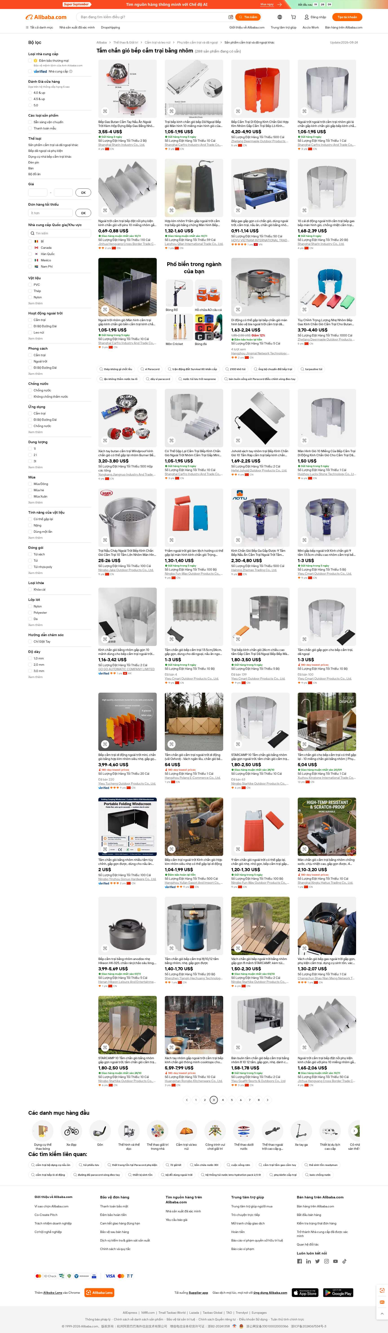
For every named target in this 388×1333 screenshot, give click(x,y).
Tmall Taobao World (172, 1312)
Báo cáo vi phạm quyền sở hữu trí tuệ (257, 1240)
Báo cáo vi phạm (242, 1249)
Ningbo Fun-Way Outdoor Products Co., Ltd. (194, 573)
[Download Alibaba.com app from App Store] (305, 1292)
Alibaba (102, 42)
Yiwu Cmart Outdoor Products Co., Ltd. (325, 573)
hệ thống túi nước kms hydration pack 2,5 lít (233, 1174)
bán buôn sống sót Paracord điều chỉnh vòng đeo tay (262, 379)
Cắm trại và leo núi (157, 42)
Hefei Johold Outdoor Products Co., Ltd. (259, 470)
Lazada (194, 1312)
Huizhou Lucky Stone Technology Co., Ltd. (327, 474)
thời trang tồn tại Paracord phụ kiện (134, 1165)
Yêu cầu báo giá (176, 1220)
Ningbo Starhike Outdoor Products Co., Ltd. (260, 783)
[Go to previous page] (187, 1100)
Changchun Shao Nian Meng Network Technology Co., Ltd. (327, 978)
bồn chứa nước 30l (206, 1165)
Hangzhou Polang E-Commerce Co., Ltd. (192, 777)
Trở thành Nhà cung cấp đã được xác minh (322, 1234)
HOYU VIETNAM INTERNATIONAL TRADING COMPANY (260, 240)
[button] (231, 17)
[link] (382, 1290)
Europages (259, 1312)
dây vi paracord (160, 379)
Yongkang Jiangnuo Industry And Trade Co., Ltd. (127, 474)
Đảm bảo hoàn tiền (113, 1215)
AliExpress (130, 1312)
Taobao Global (212, 1312)
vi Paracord (152, 369)
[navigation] (59, 572)
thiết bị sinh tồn (142, 1174)
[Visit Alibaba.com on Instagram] (326, 1261)
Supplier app (198, 1292)
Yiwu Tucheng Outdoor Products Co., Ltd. (127, 783)
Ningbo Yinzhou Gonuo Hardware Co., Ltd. (127, 879)
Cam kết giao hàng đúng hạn (120, 1223)
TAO (229, 1312)
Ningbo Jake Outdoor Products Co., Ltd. (126, 570)
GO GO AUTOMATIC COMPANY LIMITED (126, 669)
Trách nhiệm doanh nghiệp (53, 1223)
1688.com (148, 1312)
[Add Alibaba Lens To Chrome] (99, 1292)
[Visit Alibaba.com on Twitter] (317, 1261)
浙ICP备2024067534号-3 (308, 1326)
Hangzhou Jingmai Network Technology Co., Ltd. (260, 353)
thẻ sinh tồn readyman (323, 1165)
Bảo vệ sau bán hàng (114, 1232)
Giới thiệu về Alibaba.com (53, 1197)
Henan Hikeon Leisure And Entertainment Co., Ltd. (127, 982)
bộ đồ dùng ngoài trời (178, 1174)
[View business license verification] (234, 1326)
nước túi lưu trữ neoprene (199, 379)
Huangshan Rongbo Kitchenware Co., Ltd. (194, 1081)
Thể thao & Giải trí (125, 42)
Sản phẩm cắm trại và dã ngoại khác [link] (250, 42)
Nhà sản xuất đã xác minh (183, 1211)
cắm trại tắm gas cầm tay (279, 1165)
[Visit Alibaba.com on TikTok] (344, 1261)
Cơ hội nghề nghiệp (48, 1232)
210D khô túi (237, 369)
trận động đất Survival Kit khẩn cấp (194, 369)
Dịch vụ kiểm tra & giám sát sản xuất (125, 1240)
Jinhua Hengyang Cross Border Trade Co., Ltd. (127, 244)
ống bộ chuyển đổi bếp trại (275, 369)
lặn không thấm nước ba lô (120, 379)
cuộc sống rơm (240, 1165)
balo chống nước (320, 1174)
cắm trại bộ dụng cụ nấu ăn (53, 1165)
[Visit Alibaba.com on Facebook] (299, 1261)
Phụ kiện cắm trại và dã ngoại (197, 42)
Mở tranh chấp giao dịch (248, 1223)
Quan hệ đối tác (308, 1244)
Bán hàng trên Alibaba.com (315, 1206)
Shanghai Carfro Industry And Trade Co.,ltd (194, 144)
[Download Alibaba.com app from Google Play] (338, 1292)
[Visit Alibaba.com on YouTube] (335, 1261)
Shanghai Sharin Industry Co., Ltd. (121, 144)
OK (83, 192)
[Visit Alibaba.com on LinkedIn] (308, 1261)
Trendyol (242, 1312)
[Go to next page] (268, 1100)
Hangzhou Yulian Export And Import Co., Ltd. (194, 882)
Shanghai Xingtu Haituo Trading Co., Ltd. (325, 882)
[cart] (294, 18)
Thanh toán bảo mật (114, 1206)
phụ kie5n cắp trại (285, 1174)
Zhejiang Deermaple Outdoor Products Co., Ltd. (260, 141)
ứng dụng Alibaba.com (270, 1292)
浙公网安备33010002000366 (267, 1326)
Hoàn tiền (238, 1232)
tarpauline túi (313, 369)
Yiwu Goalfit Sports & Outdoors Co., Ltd (258, 1081)
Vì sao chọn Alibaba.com (51, 1206)
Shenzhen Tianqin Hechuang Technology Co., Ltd (194, 978)
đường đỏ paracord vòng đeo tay (99, 1174)
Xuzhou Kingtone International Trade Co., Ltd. (327, 777)
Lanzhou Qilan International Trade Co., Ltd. (194, 244)
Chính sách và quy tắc (115, 1249)
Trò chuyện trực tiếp (245, 1215)
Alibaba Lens (52, 1292)
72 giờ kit (175, 1165)
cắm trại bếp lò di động (50, 1174)
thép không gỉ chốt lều (118, 369)
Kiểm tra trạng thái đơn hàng (316, 1223)
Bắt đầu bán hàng (309, 1215)
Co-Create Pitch (46, 1215)
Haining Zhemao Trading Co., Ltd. (254, 570)
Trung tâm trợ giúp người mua (251, 1206)
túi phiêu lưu (91, 1165)
